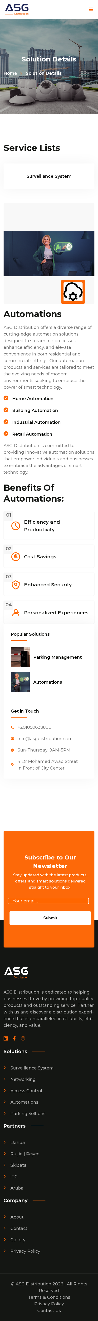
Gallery (17, 1239)
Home (10, 73)
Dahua (17, 1142)
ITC (14, 1176)
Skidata (18, 1165)
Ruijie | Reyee (24, 1154)
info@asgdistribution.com (45, 738)
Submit (50, 918)
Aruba (17, 1188)
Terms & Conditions (49, 1297)
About (17, 1217)
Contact (18, 1228)
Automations (47, 682)
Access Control (26, 1090)
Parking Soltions (27, 1113)
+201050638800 (34, 727)
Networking (23, 1079)
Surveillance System (32, 1068)
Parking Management (57, 657)
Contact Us (49, 1310)
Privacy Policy (25, 1251)
